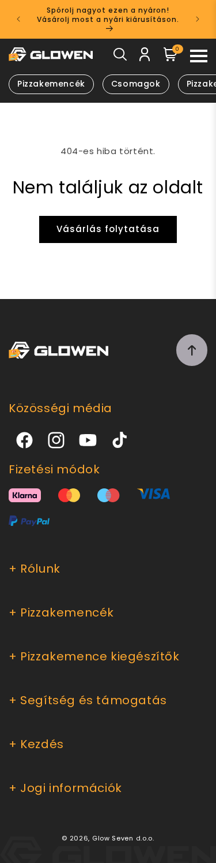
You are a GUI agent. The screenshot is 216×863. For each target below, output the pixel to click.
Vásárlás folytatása (108, 229)
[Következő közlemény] (197, 19)
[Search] (120, 57)
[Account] (144, 56)
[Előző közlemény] (18, 19)
